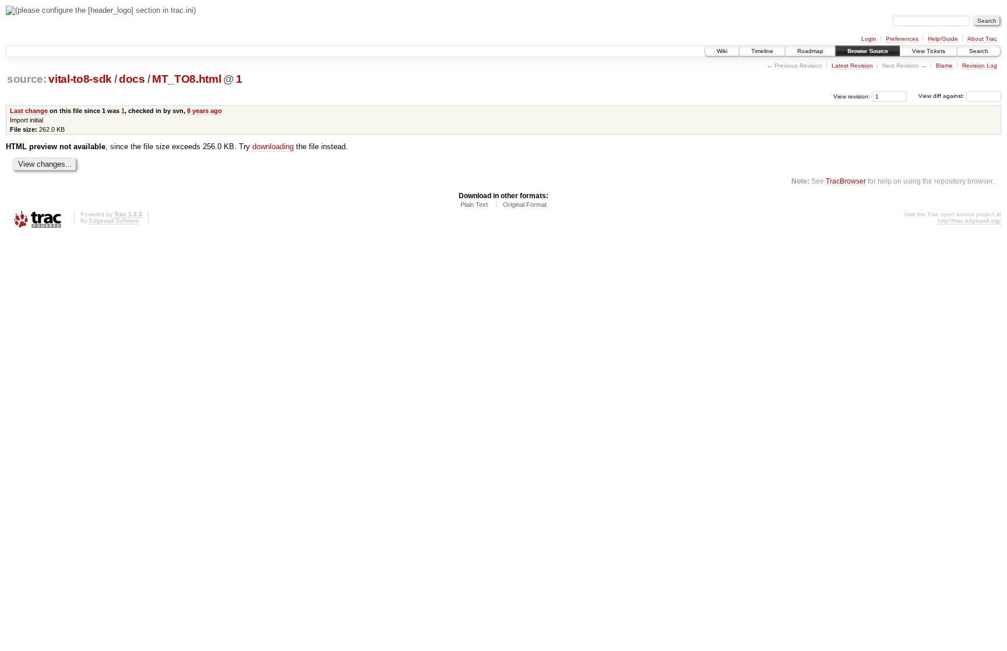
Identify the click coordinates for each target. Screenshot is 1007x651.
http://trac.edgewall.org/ (969, 220)
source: (27, 79)
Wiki (722, 51)
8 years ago (204, 110)
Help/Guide (943, 39)
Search (978, 51)
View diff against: (942, 96)
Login (868, 39)
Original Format (525, 204)
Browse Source (867, 51)
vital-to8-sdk (80, 79)
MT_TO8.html (186, 79)
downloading (273, 146)
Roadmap (810, 51)
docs (132, 79)
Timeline (762, 51)
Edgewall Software (114, 220)
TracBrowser (846, 181)
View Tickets (928, 51)
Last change (29, 110)
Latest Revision (852, 65)
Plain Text (474, 204)
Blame (944, 65)
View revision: (851, 96)
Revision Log (979, 65)
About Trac (982, 39)
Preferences (902, 39)
